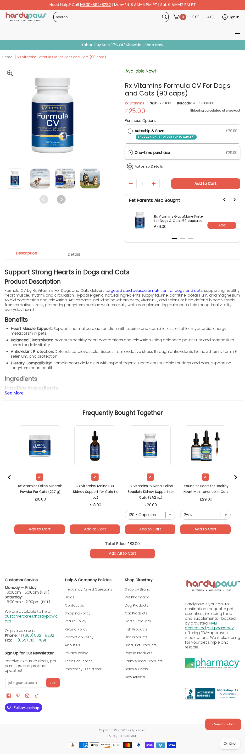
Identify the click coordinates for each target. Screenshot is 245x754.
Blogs (69, 597)
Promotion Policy (79, 637)
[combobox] (107, 17)
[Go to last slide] (222, 199)
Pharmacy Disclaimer (83, 669)
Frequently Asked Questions (88, 589)
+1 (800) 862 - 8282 (36, 635)
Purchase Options (140, 120)
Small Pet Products (141, 645)
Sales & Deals (136, 669)
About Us (72, 645)
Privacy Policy (76, 653)
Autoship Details (149, 166)
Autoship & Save (165, 133)
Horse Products (138, 621)
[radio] (130, 131)
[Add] (153, 183)
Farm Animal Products (144, 661)
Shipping (197, 110)
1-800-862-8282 (95, 4)
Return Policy (75, 621)
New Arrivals (135, 677)
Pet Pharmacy (137, 597)
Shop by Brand (137, 589)
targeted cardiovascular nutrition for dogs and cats (153, 290)
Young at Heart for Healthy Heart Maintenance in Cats (206, 489)
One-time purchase (152, 152)
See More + (16, 393)
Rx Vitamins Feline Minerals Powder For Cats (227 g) (40, 489)
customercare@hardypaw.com (31, 618)
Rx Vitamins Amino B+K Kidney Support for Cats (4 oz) (95, 492)
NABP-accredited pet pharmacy (209, 625)
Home (7, 57)
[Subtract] (130, 183)
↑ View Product (223, 724)
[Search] (164, 17)
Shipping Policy (77, 613)
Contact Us (74, 605)
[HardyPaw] (26, 17)
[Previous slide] (9, 477)
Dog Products (136, 605)
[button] (182, 153)
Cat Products (136, 613)
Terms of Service (79, 661)
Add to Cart (206, 183)
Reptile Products (138, 653)
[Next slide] (231, 199)
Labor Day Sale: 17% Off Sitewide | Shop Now (122, 45)
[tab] (174, 238)
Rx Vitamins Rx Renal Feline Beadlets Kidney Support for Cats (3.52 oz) (151, 492)
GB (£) (211, 17)
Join (53, 682)
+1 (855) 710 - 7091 (29, 640)
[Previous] (9, 115)
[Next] (95, 115)
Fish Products (136, 629)
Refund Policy (76, 629)
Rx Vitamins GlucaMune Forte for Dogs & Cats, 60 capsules (178, 218)
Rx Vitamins (134, 103)
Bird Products (136, 637)
